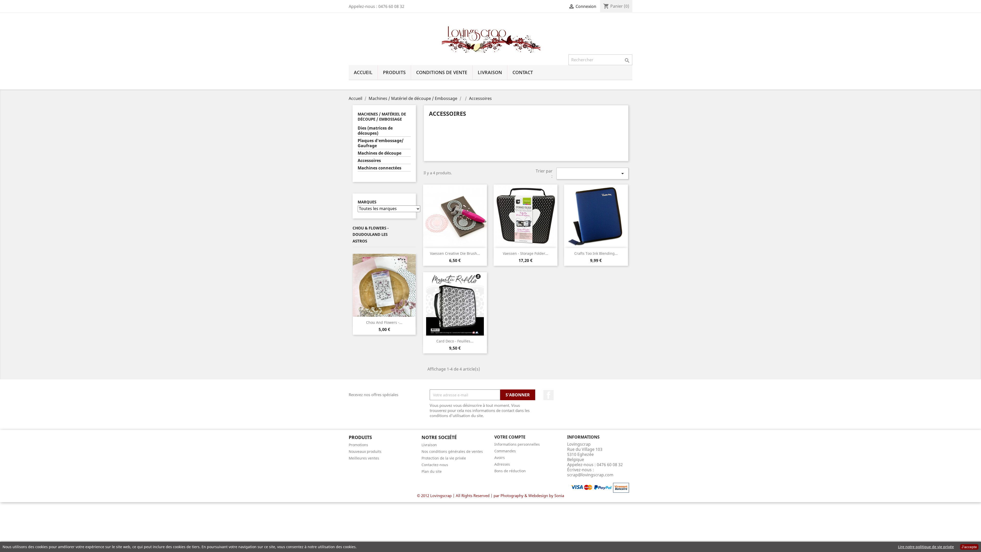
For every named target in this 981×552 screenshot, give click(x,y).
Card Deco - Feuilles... (454, 341)
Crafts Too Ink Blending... (596, 253)
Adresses (502, 464)
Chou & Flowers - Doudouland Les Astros (371, 234)
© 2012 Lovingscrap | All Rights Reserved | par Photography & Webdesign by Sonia (490, 495)
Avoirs (499, 457)
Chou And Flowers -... (384, 322)
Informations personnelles (517, 444)
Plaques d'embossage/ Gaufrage (381, 143)
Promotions (358, 444)
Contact (522, 72)
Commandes (505, 450)
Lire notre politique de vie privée (926, 546)
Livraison (490, 72)
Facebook (548, 395)
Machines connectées (379, 168)
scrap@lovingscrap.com (590, 475)
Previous (356, 285)
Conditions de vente (441, 72)
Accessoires (369, 160)
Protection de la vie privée (444, 458)
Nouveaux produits (365, 451)
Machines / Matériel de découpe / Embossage (382, 116)
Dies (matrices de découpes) (375, 130)
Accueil (363, 72)
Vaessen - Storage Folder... (525, 253)
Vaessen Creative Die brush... (455, 253)
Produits (394, 72)
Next (412, 285)
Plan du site (432, 471)
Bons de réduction (510, 470)
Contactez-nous (435, 464)
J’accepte (969, 547)
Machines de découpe (379, 153)
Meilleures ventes (364, 458)
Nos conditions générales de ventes (452, 451)
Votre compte (509, 437)
